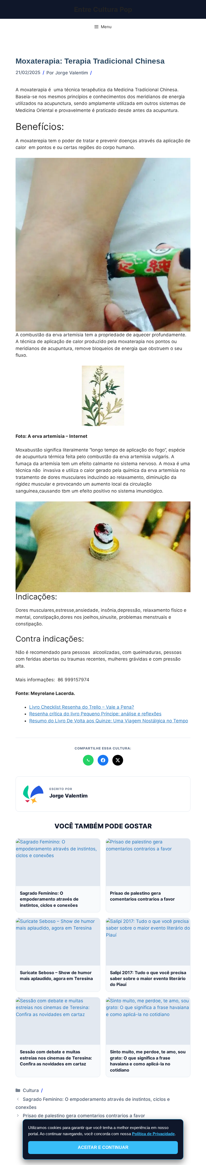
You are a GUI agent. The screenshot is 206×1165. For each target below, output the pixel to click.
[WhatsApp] (88, 760)
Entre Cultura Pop (103, 9)
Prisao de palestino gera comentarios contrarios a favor (84, 1115)
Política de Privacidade (153, 1133)
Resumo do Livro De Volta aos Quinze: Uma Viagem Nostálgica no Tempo (108, 720)
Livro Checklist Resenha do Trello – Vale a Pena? (81, 707)
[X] (117, 760)
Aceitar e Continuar (103, 1147)
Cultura (31, 1090)
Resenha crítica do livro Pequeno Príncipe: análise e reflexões (95, 713)
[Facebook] (103, 760)
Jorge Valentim (68, 795)
